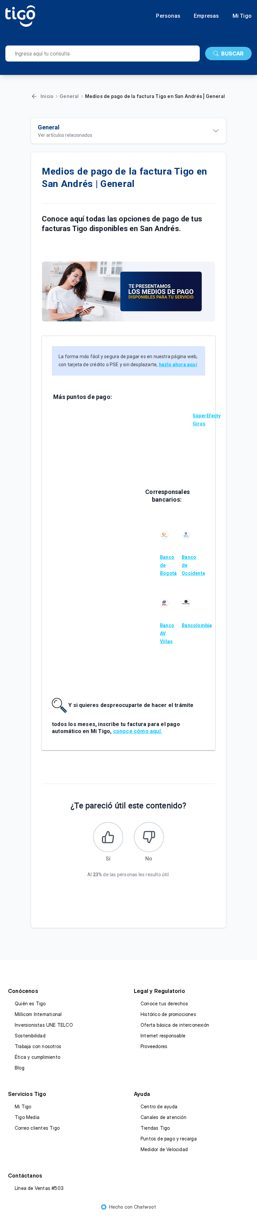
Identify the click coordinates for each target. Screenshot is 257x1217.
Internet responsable (163, 1035)
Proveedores (154, 1046)
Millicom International (38, 1014)
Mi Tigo (242, 16)
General (69, 96)
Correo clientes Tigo (37, 1128)
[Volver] (34, 96)
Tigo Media (27, 1117)
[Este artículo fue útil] (108, 837)
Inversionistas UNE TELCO (44, 1025)
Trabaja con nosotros (38, 1046)
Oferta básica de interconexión (175, 1025)
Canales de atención (163, 1117)
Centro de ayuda (159, 1106)
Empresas (206, 16)
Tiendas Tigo (155, 1128)
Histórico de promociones (168, 1014)
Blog (19, 1068)
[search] (102, 53)
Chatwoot (145, 1207)
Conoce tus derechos (164, 1003)
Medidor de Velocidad (164, 1149)
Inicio (47, 96)
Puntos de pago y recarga (169, 1138)
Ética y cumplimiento (37, 1057)
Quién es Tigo (30, 1003)
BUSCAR (232, 53)
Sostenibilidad (30, 1035)
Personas (168, 16)
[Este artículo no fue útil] (149, 837)
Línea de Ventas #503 (39, 1188)
